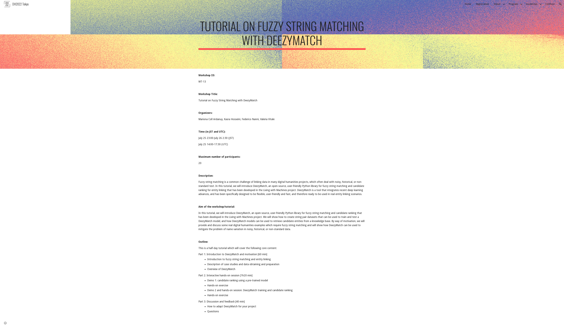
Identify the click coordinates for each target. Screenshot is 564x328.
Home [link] (468, 4)
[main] (282, 34)
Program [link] (513, 4)
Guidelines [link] (531, 4)
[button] (560, 4)
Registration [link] (482, 4)
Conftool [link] (550, 4)
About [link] (497, 4)
